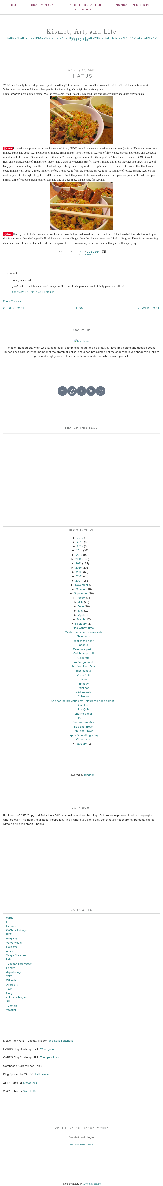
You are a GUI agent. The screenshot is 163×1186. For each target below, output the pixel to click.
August (81, 597)
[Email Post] (104, 251)
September (81, 593)
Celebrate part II (83, 653)
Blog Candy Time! (83, 627)
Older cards (83, 739)
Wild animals (83, 692)
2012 (78, 559)
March (81, 619)
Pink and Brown (83, 730)
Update (83, 644)
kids (8, 959)
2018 (80, 542)
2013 (79, 554)
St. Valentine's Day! (83, 666)
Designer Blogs (92, 1183)
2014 (79, 550)
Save (9, 148)
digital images (14, 972)
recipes (88, 254)
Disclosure (81, 9)
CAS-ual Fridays (16, 930)
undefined (90, 1144)
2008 (79, 576)
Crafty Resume (44, 4)
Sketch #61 (30, 1082)
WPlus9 (11, 980)
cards (9, 917)
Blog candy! (83, 670)
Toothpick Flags (50, 1057)
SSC (9, 976)
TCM (9, 988)
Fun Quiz (83, 709)
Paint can (83, 687)
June (81, 606)
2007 (78, 580)
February (81, 623)
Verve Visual (14, 942)
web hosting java (77, 1144)
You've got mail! (83, 662)
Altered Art (12, 984)
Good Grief (83, 705)
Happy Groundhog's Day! (83, 735)
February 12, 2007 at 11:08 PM (33, 292)
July (80, 602)
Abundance (83, 636)
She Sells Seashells (60, 1040)
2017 (80, 546)
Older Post (14, 308)
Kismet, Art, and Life (82, 31)
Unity (9, 993)
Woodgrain (47, 1049)
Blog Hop (12, 938)
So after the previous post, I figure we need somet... (83, 700)
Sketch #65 (29, 1091)
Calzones (83, 696)
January (82, 743)
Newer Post (148, 308)
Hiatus (83, 679)
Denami (11, 926)
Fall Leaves (42, 1074)
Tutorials (11, 1005)
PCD (9, 934)
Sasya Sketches (16, 955)
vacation (11, 1009)
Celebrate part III (83, 649)
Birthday (83, 683)
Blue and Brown (83, 726)
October (81, 589)
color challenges (16, 997)
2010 (78, 567)
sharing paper (83, 713)
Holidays (11, 946)
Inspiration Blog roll (134, 4)
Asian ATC (83, 675)
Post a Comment (12, 301)
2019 (80, 537)
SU (8, 1001)
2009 (79, 572)
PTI (8, 921)
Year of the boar (83, 640)
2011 (79, 563)
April (81, 615)
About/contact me (86, 4)
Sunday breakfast (84, 722)
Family (10, 967)
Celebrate (83, 657)
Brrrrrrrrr (83, 718)
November (81, 584)
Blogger (89, 774)
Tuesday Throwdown (19, 963)
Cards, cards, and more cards (83, 632)
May (80, 610)
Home (13, 4)
